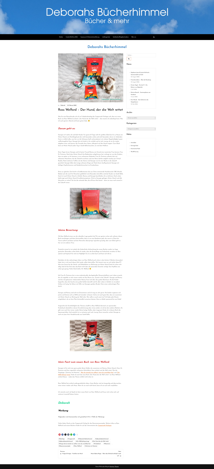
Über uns (133, 37)
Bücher (61, 37)
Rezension (107, 443)
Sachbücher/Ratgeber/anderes (121, 37)
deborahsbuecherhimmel (66, 441)
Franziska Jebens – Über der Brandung (141, 80)
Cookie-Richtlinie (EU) (72, 37)
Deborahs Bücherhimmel (107, 47)
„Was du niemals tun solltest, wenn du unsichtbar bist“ (97, 372)
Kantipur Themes (114, 466)
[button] (60, 435)
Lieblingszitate (106, 37)
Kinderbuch (98, 443)
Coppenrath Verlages (104, 425)
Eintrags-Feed (134, 145)
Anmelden (133, 142)
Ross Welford (78, 446)
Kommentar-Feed (135, 148)
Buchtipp (62, 439)
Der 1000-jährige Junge (83, 441)
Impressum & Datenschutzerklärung (90, 37)
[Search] (129, 58)
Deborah (63, 105)
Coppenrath (72, 439)
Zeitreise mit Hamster (91, 446)
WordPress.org (134, 151)
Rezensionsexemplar (65, 446)
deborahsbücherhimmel (102, 439)
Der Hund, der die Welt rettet (101, 441)
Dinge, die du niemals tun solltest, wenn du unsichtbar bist (75, 443)
